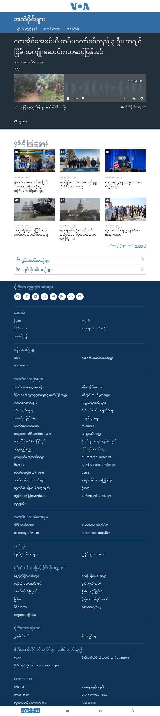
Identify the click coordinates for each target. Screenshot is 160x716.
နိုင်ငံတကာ (20, 328)
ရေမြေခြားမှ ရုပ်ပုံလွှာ (94, 575)
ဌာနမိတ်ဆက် (22, 636)
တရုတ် (86, 320)
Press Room (21, 694)
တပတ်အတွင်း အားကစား (29, 472)
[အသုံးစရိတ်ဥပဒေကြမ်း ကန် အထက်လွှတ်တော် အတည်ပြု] (34, 209)
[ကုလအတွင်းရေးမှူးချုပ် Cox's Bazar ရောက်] (125, 209)
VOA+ (17, 657)
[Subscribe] (80, 296)
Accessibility (89, 702)
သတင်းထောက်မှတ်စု (26, 426)
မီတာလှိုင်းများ (90, 636)
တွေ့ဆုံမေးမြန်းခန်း (25, 614)
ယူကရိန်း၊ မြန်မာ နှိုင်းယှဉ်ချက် (32, 488)
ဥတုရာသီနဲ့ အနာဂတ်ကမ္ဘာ (29, 457)
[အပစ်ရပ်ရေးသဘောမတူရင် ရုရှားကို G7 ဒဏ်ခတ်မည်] (80, 160)
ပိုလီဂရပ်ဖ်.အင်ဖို (91, 583)
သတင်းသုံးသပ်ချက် (26, 402)
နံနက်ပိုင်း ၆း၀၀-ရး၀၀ (26, 554)
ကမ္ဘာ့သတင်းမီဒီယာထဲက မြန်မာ (32, 433)
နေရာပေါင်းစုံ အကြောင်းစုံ (97, 480)
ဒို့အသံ (85, 488)
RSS (17, 357)
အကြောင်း (73, 29)
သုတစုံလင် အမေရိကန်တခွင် (98, 464)
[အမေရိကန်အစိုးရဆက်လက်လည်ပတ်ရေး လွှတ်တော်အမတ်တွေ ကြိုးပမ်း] (80, 209)
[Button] (21, 122)
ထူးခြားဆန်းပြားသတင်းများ (30, 495)
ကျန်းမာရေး (89, 426)
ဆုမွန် (17, 68)
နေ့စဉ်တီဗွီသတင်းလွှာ (26, 575)
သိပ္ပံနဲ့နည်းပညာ (23, 449)
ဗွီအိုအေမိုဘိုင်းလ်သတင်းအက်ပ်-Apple (36, 665)
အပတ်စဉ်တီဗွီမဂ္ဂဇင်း (26, 591)
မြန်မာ (17, 320)
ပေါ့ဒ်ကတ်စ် (21, 365)
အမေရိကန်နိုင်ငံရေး (25, 418)
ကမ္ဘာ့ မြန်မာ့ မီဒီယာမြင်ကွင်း (30, 441)
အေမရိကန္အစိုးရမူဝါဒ (94, 686)
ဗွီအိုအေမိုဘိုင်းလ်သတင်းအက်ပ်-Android (105, 657)
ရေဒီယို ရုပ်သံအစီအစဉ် (27, 583)
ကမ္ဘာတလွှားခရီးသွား (94, 402)
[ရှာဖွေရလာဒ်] (133, 711)
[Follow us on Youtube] (35, 296)
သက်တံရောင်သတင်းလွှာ (96, 495)
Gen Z (85, 472)
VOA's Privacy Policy (94, 694)
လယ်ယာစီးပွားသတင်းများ (29, 480)
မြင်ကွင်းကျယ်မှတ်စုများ (96, 394)
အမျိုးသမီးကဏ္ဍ (91, 433)
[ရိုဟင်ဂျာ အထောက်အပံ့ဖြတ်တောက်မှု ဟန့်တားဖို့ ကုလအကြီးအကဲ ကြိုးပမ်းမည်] (34, 160)
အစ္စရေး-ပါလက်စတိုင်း (95, 328)
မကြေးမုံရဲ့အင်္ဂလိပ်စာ (26, 532)
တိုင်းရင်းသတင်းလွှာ (93, 449)
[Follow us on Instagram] (44, 296)
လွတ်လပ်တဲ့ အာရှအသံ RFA (30, 702)
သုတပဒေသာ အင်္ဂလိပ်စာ (96, 532)
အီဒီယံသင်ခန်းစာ (24, 525)
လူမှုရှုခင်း (20, 503)
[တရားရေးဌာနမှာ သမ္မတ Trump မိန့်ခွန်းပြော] (125, 160)
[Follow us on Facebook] (17, 296)
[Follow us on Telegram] (53, 296)
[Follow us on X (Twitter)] (26, 296)
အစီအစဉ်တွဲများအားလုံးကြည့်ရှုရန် (127, 245)
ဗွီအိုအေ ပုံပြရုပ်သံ (92, 591)
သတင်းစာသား (51, 29)
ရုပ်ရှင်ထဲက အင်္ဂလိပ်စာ (95, 525)
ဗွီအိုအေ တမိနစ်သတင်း (95, 599)
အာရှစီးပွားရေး (90, 418)
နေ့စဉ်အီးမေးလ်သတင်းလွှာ (97, 357)
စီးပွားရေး (19, 464)
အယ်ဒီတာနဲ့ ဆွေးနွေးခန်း (28, 387)
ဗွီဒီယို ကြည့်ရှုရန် (27, 29)
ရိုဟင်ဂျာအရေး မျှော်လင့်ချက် (99, 441)
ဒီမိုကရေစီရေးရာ (24, 410)
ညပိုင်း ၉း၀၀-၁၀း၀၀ (93, 554)
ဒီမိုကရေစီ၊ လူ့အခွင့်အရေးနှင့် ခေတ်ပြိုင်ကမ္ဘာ (40, 394)
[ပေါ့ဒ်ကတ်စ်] (71, 296)
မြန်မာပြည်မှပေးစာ (92, 387)
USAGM (19, 686)
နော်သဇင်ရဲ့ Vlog (92, 607)
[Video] (67, 711)
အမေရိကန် (20, 336)
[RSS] (62, 296)
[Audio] (100, 711)
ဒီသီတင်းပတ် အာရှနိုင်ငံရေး (98, 410)
